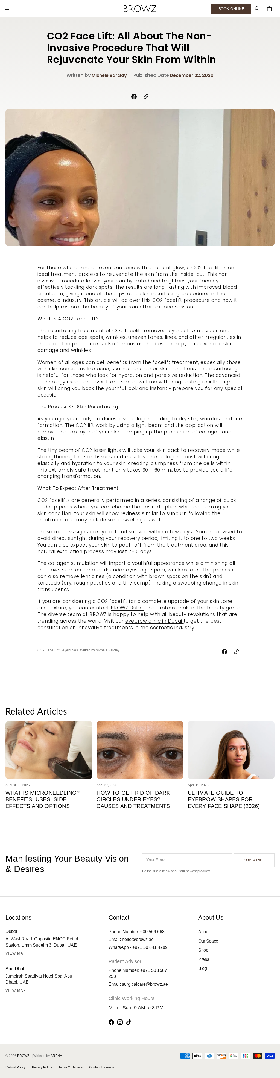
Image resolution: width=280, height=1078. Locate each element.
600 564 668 (152, 931)
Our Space (208, 941)
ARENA (56, 1056)
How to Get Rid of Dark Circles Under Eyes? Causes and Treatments (133, 799)
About (203, 931)
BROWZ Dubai (127, 608)
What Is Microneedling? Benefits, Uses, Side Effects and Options (42, 799)
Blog (202, 968)
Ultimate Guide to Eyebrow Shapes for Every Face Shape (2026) (224, 799)
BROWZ (23, 1056)
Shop (203, 950)
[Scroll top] (273, 1071)
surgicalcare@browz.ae (145, 984)
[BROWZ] (140, 9)
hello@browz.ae (138, 939)
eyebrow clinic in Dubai (154, 621)
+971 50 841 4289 (150, 947)
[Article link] (48, 750)
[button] (11, 9)
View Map (15, 953)
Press (203, 959)
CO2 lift (85, 425)
